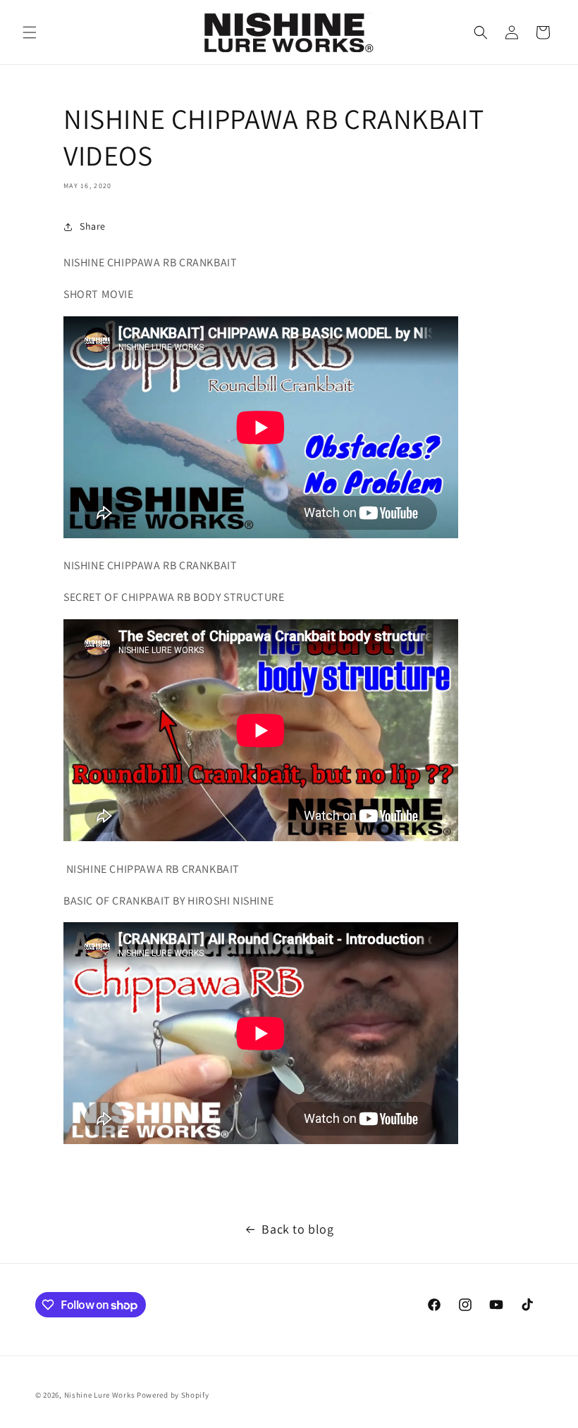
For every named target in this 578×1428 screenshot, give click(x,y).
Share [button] (93, 226)
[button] (29, 32)
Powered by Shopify (173, 1395)
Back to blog (297, 1229)
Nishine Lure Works (99, 1395)
